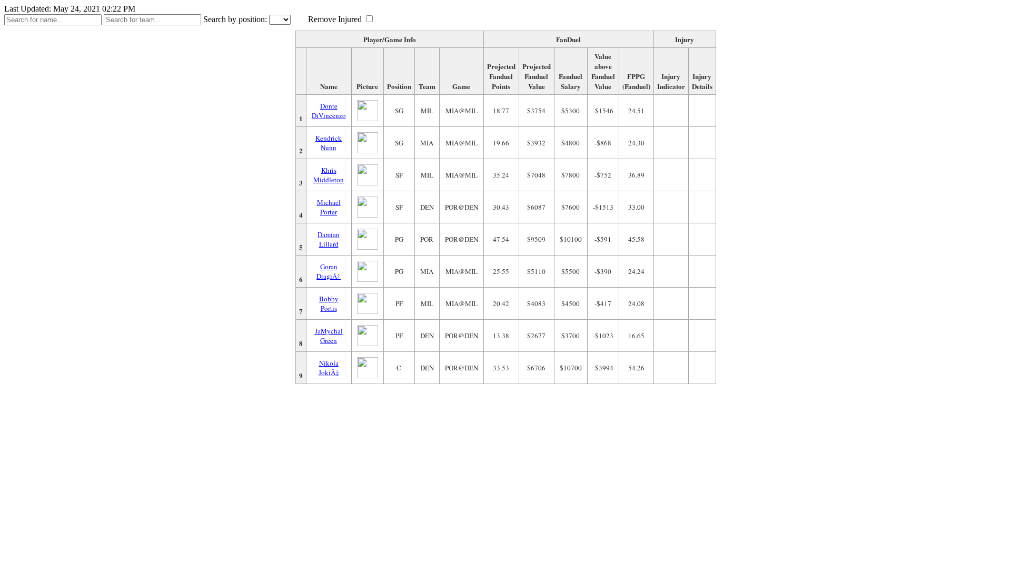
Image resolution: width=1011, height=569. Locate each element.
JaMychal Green (329, 335)
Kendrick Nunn (328, 142)
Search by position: (235, 19)
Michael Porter (329, 207)
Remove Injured (335, 19)
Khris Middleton (328, 174)
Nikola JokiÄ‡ (329, 367)
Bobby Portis (329, 303)
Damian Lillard (329, 239)
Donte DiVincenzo (329, 110)
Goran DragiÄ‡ (328, 271)
